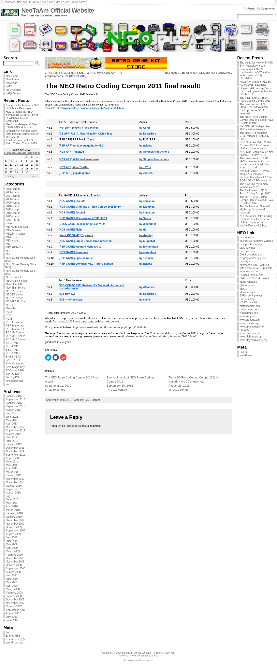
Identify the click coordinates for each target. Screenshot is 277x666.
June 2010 (12, 499)
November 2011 (15, 451)
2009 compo (13, 202)
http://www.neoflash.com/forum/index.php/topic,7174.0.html (110, 327)
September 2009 (15, 530)
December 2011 (15, 447)
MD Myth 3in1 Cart (17, 226)
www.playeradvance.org (253, 340)
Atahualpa (152, 655)
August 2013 (13, 409)
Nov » (32, 176)
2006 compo (13, 192)
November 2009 (15, 523)
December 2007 (15, 599)
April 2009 (12, 547)
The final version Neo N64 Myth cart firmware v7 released (255, 209)
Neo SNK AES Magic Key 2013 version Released (255, 128)
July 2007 (11, 616)
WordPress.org (14, 642)
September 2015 (15, 399)
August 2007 (13, 613)
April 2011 (11, 468)
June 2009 (12, 540)
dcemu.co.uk (247, 251)
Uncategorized (14, 380)
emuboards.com (249, 271)
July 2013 (11, 413)
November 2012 (15, 427)
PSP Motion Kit (15, 325)
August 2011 (13, 458)
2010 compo (13, 206)
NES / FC (11, 304)
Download (11, 82)
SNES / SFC (13, 356)
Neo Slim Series (15, 287)
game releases (248, 281)
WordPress (246, 355)
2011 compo (13, 209)
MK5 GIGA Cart (15, 247)
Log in (9, 632)
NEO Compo (13, 89)
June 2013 (12, 416)
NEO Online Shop (16, 280)
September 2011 (15, 454)
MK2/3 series (13, 230)
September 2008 (15, 568)
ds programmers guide (253, 258)
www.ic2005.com (69, 321)
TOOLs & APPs (15, 370)
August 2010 (13, 492)
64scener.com (248, 237)
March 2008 (13, 589)
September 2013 (15, 406)
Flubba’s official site (251, 274)
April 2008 (12, 585)
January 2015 (14, 402)
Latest (9, 223)
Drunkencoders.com (251, 254)
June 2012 (12, 440)
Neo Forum (12, 79)
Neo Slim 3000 (14, 284)
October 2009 (14, 527)
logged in (72, 425)
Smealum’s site (249, 312)
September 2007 (15, 609)
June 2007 (12, 620)
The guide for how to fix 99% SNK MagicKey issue (23, 107)
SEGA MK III (13, 349)
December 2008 (15, 558)
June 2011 (12, 461)
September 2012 (15, 430)
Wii (8, 384)
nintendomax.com (250, 305)
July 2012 (11, 437)
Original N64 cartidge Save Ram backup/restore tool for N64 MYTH (22, 133)
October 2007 (14, 606)
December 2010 (15, 478)
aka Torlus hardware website (256, 240)
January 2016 (14, 396)
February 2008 (14, 592)
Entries (13, 635)
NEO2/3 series (14, 291)
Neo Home (12, 76)
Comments (268, 8)
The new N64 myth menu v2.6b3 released (254, 185)
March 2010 (13, 509)
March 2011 (12, 471)
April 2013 (12, 423)
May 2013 (11, 420)
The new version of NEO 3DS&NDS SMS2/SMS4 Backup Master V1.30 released (254, 109)
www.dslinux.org (249, 323)
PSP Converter (15, 322)
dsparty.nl (245, 261)
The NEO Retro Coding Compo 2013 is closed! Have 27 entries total (257, 119)
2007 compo (13, 195)
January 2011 (13, 475)
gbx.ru (243, 288)
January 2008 (14, 596)
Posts (250, 8)
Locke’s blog (247, 299)
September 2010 (15, 489)
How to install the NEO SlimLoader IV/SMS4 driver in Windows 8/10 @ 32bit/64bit (22, 116)
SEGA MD (12, 342)
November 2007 (15, 603)
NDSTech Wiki (248, 302)
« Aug (11, 176)
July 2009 (11, 537)
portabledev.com (249, 309)
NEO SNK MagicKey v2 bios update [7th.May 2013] (257, 153)
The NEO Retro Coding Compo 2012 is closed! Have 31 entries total (257, 200)
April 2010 (12, 506)
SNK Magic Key (15, 367)
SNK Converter (15, 363)
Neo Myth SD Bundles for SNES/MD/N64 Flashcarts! (197, 72)
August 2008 (13, 571)
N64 (8, 250)
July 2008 (11, 575)
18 (37, 165)
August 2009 (13, 534)
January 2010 (14, 516)
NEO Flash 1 (13, 277)
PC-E (9, 311)
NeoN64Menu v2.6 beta (253, 225)
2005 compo (13, 188)
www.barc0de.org (250, 319)
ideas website (248, 292)
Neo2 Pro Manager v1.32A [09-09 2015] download (21, 126)
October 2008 (14, 565)
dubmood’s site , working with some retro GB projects (256, 266)
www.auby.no (247, 316)
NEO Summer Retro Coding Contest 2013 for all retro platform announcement (256, 145)
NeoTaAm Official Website (57, 10)
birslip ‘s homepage (251, 244)
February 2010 (14, 513)
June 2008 (12, 578)
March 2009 (13, 551)
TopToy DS (12, 373)
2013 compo (13, 216)
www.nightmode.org (251, 336)
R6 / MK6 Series (15, 335)
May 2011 (11, 465)
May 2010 (11, 502)
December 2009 (15, 520)
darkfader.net (247, 247)
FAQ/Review (13, 93)
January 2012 (14, 444)
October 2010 (14, 485)
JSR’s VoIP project (251, 295)
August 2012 (13, 433)
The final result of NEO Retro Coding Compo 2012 (255, 192)
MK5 (8, 244)
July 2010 (11, 496)
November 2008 (15, 561)
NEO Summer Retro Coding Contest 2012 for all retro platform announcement (256, 219)
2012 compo (13, 212)
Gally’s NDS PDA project (254, 278)
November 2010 (15, 482)
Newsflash (12, 308)
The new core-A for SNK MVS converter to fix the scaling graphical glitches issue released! (254, 163)
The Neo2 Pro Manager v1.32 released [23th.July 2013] (254, 135)
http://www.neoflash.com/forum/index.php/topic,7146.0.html (158, 336)
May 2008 (11, 582)
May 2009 (11, 544)
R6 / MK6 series (15, 332)
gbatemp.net (247, 285)
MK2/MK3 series (16, 233)
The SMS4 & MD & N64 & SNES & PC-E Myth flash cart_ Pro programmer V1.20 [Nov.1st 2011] (83, 74)
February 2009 (14, 554)
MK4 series (12, 237)
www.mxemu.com (250, 333)
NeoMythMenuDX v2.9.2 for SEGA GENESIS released (256, 179)
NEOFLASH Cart (16, 301)
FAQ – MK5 (13, 219)
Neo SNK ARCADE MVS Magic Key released (254, 172)
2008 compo (13, 199)
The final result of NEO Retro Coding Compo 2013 (21, 142)
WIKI (9, 86)
